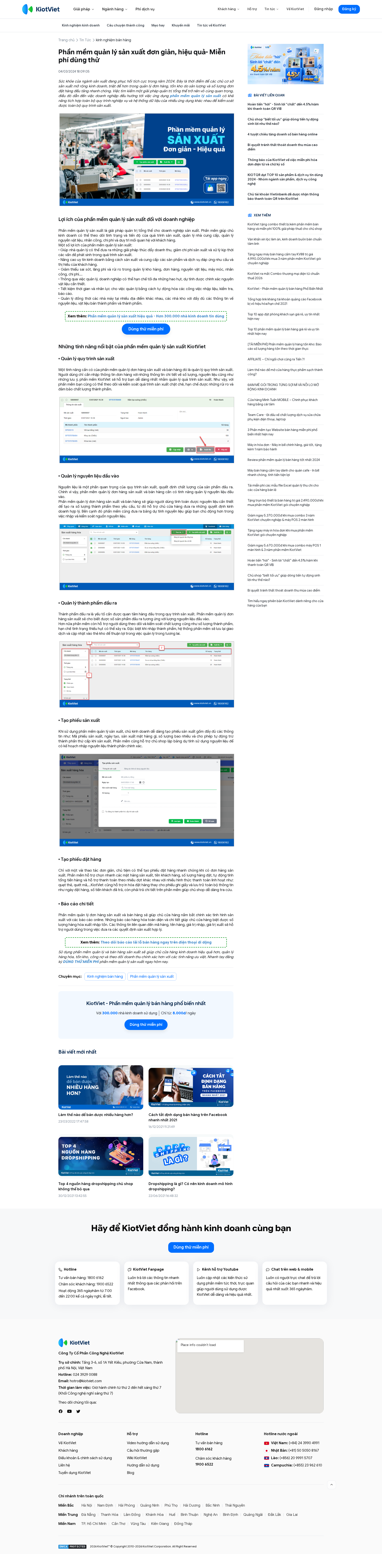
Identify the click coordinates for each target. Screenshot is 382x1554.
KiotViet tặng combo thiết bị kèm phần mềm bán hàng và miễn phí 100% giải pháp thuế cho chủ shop (285, 226)
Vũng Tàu (138, 1524)
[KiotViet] (41, 9)
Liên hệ (64, 1465)
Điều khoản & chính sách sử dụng (85, 1458)
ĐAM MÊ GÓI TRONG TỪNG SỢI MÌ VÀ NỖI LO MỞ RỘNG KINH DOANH (283, 387)
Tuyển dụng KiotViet (74, 1473)
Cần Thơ (118, 1524)
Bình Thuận (189, 1515)
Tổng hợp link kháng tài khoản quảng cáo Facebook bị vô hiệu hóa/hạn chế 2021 (285, 301)
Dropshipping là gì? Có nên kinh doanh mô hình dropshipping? (191, 1186)
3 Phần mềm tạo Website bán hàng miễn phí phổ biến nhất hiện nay (282, 432)
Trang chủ (66, 40)
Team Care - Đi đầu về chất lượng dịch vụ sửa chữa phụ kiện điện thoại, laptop (284, 417)
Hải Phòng (126, 1505)
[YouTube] (69, 1411)
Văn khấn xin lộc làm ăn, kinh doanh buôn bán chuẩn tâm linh (285, 241)
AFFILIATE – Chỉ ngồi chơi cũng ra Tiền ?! (276, 359)
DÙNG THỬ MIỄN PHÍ (81, 962)
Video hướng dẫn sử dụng (148, 1443)
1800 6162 (95, 1278)
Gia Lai (292, 1515)
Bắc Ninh (213, 1505)
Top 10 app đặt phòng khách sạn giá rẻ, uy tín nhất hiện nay (284, 316)
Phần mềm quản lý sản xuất (152, 976)
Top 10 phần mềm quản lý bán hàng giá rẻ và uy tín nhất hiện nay (283, 331)
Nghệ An (211, 1515)
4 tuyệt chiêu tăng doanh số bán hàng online (282, 134)
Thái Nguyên (235, 1505)
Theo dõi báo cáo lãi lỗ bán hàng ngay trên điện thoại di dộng (156, 942)
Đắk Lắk (274, 1515)
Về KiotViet (295, 9)
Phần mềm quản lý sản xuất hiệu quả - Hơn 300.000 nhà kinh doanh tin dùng (156, 316)
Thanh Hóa (109, 1515)
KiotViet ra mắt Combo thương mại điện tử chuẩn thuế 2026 (283, 276)
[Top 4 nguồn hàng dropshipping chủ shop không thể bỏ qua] (100, 1156)
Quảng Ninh (149, 1505)
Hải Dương (191, 1505)
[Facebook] (60, 1411)
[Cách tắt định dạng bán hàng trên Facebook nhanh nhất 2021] (191, 1087)
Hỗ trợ (252, 9)
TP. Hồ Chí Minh (93, 1524)
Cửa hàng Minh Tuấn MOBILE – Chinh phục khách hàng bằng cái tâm (283, 402)
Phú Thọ (171, 1505)
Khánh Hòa (155, 1515)
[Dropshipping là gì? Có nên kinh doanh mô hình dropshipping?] (191, 1156)
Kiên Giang (160, 1524)
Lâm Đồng (132, 1515)
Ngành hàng (115, 9)
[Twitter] (78, 1411)
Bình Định (230, 1515)
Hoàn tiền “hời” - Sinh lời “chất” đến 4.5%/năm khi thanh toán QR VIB (283, 106)
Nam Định (105, 1505)
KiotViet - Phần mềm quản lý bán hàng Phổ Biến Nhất (285, 289)
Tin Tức (85, 40)
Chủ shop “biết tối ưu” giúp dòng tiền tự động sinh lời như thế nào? (283, 121)
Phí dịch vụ (145, 9)
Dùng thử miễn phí (146, 329)
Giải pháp (84, 9)
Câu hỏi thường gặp (143, 1450)
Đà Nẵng (88, 1515)
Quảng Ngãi (253, 1515)
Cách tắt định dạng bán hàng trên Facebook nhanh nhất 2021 (188, 1117)
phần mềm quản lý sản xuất (195, 96)
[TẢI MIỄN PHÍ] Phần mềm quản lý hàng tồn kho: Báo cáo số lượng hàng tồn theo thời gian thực (285, 346)
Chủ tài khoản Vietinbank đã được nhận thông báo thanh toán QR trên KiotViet (283, 196)
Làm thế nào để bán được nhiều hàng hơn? (95, 1115)
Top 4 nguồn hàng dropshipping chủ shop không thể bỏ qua (95, 1186)
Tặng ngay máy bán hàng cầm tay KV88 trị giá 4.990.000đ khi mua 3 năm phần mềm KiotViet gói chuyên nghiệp (284, 258)
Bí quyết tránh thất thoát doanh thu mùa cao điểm (283, 147)
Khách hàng (229, 9)
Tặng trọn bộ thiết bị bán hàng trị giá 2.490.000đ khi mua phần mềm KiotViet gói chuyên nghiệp (285, 502)
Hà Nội (86, 1505)
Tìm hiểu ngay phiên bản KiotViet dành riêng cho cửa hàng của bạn (285, 603)
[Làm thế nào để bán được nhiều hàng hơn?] (100, 1087)
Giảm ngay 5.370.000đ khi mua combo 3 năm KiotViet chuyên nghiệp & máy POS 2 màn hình (281, 517)
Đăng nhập (323, 9)
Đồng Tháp (183, 1524)
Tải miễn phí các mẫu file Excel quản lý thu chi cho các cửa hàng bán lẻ (283, 487)
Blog (130, 1473)
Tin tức (271, 9)
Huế (172, 1515)
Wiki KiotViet (137, 1458)
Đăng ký (349, 9)
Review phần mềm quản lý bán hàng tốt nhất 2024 (284, 460)
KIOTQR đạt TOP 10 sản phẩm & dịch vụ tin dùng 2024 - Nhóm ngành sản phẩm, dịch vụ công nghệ (285, 179)
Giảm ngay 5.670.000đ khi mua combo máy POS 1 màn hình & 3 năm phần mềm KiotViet (284, 547)
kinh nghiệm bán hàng (113, 40)
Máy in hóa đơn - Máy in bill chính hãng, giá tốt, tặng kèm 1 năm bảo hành (285, 447)
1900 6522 (104, 1284)
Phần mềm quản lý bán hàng (141, 1003)
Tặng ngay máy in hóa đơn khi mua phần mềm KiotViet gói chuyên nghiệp (280, 532)
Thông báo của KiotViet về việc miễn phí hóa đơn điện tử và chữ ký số (282, 162)
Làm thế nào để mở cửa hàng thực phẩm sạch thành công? (285, 372)
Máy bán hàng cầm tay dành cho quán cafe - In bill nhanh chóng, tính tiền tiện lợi (283, 472)
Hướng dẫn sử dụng (143, 1465)
